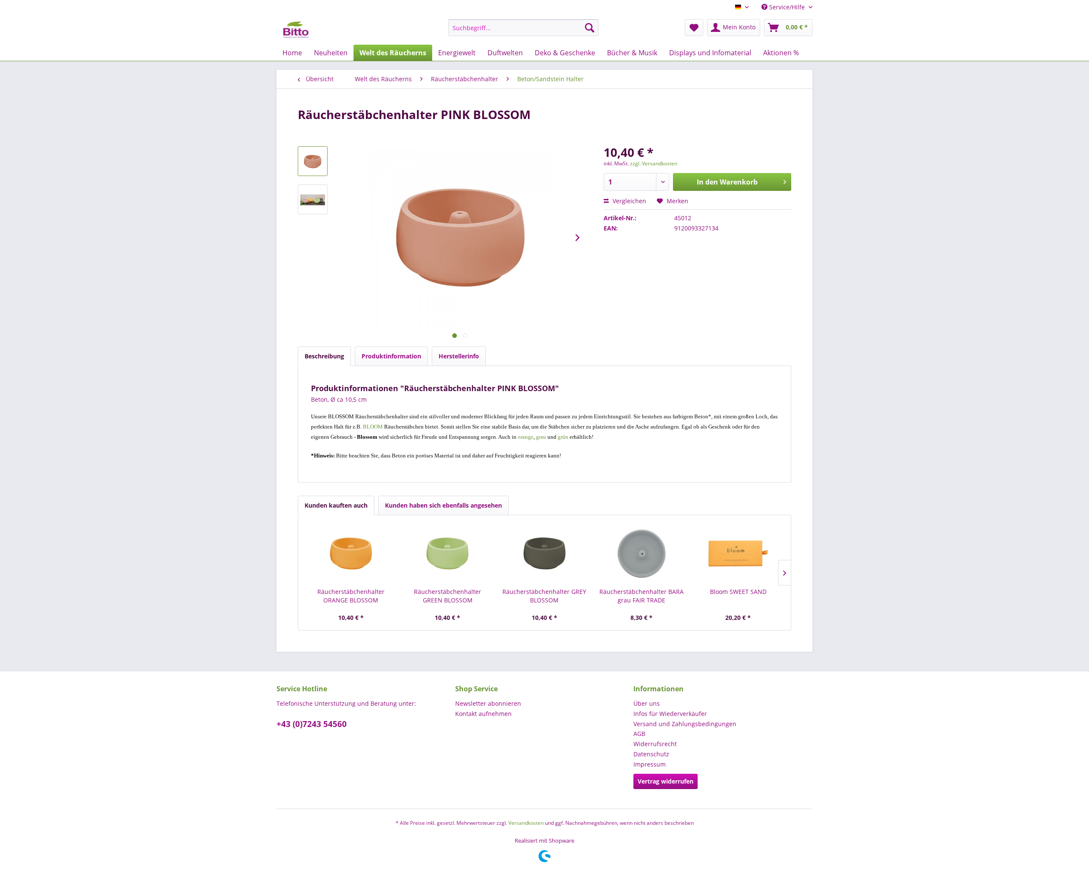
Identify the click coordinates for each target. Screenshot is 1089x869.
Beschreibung (324, 356)
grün (563, 437)
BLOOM (373, 426)
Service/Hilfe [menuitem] (787, 7)
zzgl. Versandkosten (653, 163)
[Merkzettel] (694, 27)
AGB (639, 734)
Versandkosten (526, 822)
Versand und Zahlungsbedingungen (684, 724)
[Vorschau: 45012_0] (313, 161)
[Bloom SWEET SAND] (738, 553)
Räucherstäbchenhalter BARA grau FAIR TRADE (641, 596)
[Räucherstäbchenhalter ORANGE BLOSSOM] (351, 553)
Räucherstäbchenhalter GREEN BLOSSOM (447, 596)
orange (525, 437)
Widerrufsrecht (655, 744)
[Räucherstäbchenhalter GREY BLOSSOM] (544, 553)
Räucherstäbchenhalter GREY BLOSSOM (544, 596)
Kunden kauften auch (336, 505)
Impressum (649, 764)
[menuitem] (523, 27)
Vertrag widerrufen (665, 781)
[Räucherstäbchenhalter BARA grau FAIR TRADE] (641, 553)
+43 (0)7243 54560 (312, 724)
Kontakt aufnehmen (483, 714)
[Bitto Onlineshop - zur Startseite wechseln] (296, 29)
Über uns (646, 703)
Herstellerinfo (459, 356)
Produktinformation (391, 356)
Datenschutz (651, 754)
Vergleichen (628, 201)
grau (541, 437)
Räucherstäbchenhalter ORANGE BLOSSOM (351, 596)
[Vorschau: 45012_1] (313, 199)
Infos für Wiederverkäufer (670, 714)
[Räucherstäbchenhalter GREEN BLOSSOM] (448, 553)
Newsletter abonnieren (488, 703)
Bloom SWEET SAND (738, 592)
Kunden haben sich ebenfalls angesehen (443, 505)
